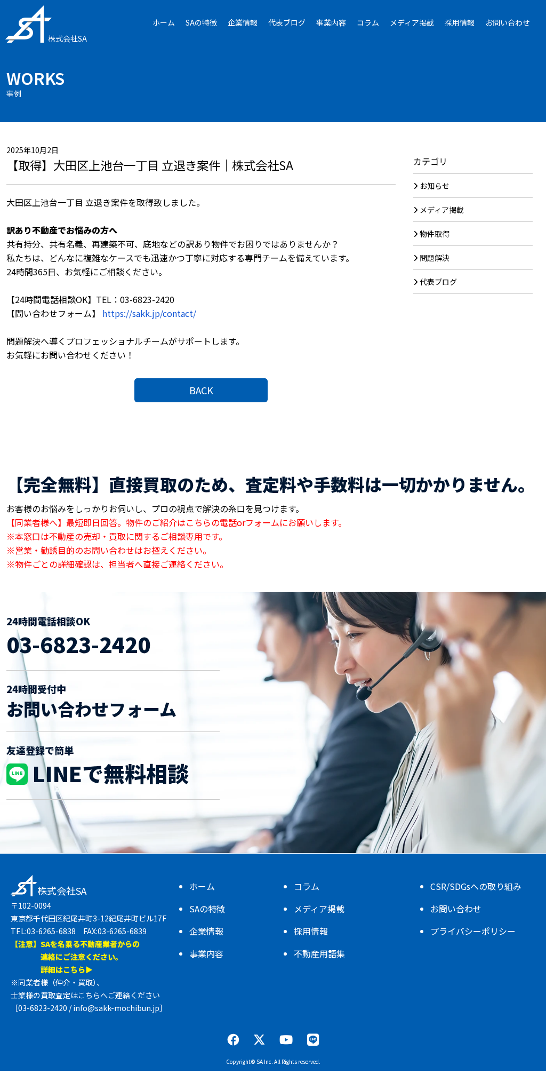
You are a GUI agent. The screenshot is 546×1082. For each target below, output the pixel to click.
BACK (201, 390)
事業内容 (206, 953)
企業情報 (206, 931)
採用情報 (311, 931)
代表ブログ (438, 281)
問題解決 (434, 257)
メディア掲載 (442, 209)
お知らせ (434, 185)
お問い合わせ (455, 908)
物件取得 (434, 233)
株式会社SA (67, 38)
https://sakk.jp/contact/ (149, 313)
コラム (306, 886)
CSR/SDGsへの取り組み (475, 886)
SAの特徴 (207, 908)
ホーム (202, 886)
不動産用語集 (319, 953)
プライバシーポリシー (473, 931)
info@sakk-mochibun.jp (116, 1008)
